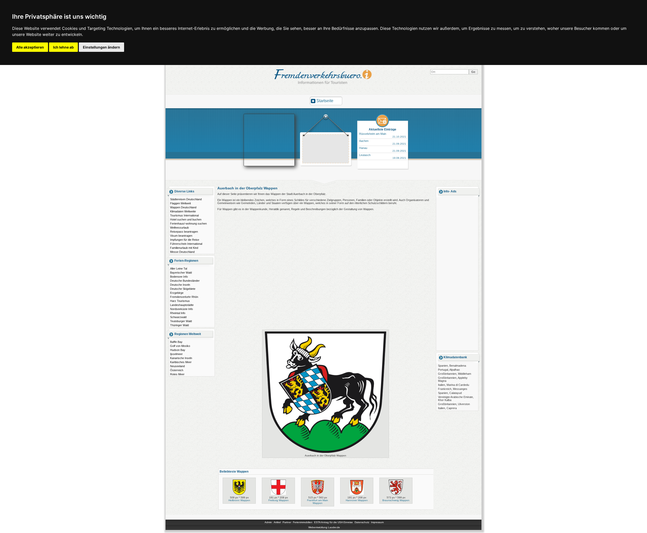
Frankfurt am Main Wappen (317, 501)
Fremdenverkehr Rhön (184, 296)
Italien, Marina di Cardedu (453, 384)
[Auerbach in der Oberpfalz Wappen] (325, 452)
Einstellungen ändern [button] (101, 47)
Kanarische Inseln (181, 358)
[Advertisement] (325, 149)
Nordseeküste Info (181, 308)
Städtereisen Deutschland (186, 199)
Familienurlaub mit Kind (184, 247)
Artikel (277, 522)
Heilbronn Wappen (239, 500)
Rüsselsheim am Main (372, 133)
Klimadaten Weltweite (183, 211)
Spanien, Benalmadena (452, 365)
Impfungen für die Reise (184, 239)
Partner (287, 522)
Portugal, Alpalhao (449, 369)
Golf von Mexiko (180, 345)
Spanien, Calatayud (450, 392)
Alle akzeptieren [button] (30, 47)
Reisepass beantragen (184, 231)
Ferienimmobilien (302, 522)
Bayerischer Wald (181, 272)
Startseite (324, 101)
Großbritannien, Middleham (454, 373)
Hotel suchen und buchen (185, 219)
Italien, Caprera (447, 408)
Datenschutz (362, 522)
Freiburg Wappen (278, 500)
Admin (268, 522)
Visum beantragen (181, 235)
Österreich (176, 370)
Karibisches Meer (181, 362)
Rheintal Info (177, 313)
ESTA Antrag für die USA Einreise (333, 522)
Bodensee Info (179, 276)
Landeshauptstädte (182, 304)
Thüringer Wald (179, 325)
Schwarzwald (178, 317)
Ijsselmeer (176, 354)
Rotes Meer (177, 374)
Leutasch (365, 155)
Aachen (363, 140)
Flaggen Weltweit (180, 203)
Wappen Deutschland (183, 207)
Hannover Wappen (357, 500)
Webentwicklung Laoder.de (324, 527)
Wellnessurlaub (179, 227)
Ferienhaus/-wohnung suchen (188, 223)
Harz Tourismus (180, 300)
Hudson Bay (177, 349)
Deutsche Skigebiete (182, 288)
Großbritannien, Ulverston (454, 404)
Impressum (377, 522)
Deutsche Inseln (180, 284)
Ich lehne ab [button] (63, 47)
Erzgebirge (176, 292)
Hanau (363, 147)
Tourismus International (184, 215)
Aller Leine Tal (178, 268)
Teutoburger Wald (181, 321)
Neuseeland (177, 366)
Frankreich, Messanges (452, 388)
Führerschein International (186, 243)
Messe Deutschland (182, 251)
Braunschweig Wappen (395, 500)
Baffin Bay (176, 341)
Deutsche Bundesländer (185, 280)
